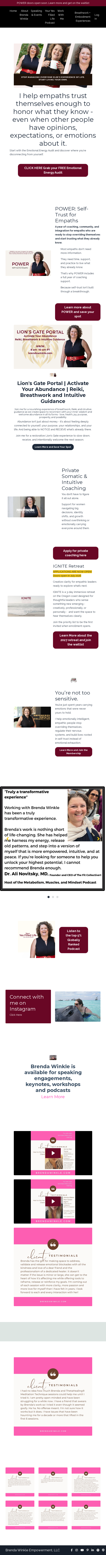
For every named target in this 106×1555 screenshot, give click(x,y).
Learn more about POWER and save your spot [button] (77, 312)
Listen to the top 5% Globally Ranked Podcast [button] (74, 940)
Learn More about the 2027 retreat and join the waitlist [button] (75, 640)
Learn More (53, 1096)
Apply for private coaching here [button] (75, 553)
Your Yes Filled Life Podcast (50, 16)
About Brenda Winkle (24, 14)
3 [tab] (57, 897)
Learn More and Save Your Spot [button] (53, 447)
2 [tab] (53, 897)
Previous (7, 838)
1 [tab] (48, 897)
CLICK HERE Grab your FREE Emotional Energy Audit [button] (53, 170)
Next (98, 838)
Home (13, 10)
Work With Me (60, 14)
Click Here (16, 1014)
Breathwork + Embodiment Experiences (82, 16)
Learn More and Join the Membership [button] (74, 752)
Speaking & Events (36, 12)
